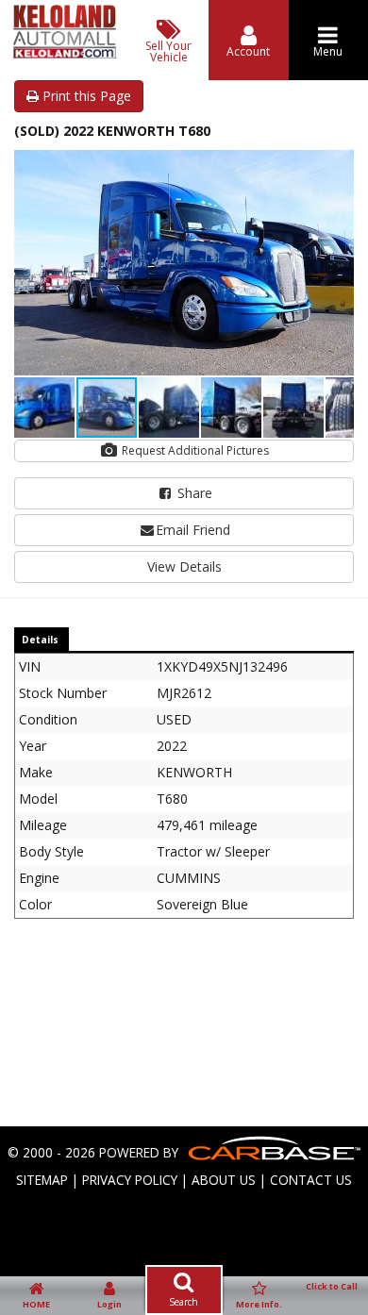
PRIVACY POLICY (129, 1180)
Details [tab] (40, 639)
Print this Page (85, 96)
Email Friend (193, 530)
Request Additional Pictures (194, 450)
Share (193, 493)
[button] (337, 167)
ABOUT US (224, 1180)
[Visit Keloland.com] (65, 53)
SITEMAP (42, 1180)
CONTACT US (311, 1180)
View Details (184, 566)
